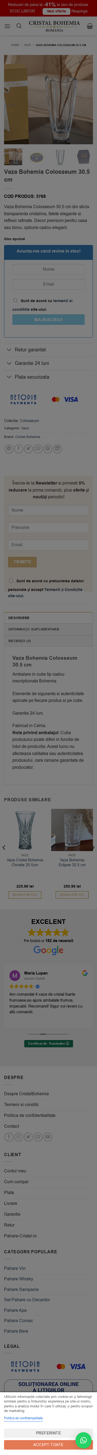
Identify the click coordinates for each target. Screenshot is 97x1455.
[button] (83, 1440)
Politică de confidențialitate (23, 1418)
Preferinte (48, 1433)
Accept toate (48, 1444)
